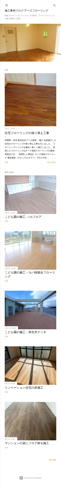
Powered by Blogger (33, 478)
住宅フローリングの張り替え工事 (27, 133)
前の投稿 (52, 460)
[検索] (54, 5)
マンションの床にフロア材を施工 (27, 443)
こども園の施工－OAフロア (23, 217)
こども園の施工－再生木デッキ (25, 332)
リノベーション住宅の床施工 (24, 388)
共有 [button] (6, 162)
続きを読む (51, 162)
